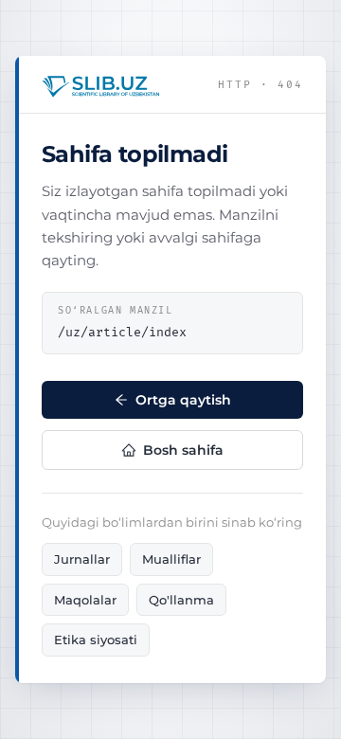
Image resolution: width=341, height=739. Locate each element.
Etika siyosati (95, 639)
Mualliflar (171, 559)
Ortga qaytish (183, 399)
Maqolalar (85, 599)
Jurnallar (82, 559)
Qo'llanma (181, 599)
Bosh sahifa (183, 450)
